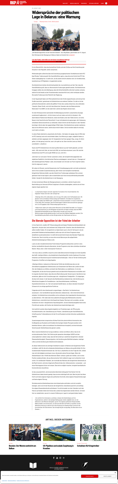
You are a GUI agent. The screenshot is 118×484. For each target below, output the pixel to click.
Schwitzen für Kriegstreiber (88, 445)
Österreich (84, 443)
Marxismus (84, 3)
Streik (49, 21)
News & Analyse (74, 3)
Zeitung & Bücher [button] (94, 3)
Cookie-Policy (4, 480)
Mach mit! (65, 3)
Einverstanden (90, 476)
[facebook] (53, 457)
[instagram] (60, 457)
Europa (35, 21)
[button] (115, 472)
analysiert (72, 55)
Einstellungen (107, 476)
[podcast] (63, 457)
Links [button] (102, 3)
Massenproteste (44, 21)
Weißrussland (55, 21)
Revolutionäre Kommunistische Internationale (59, 468)
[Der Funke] (18, 5)
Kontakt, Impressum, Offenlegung (23, 480)
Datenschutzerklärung (12, 480)
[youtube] (57, 457)
